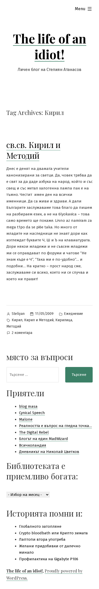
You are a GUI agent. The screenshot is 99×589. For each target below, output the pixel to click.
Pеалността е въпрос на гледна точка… (55, 425)
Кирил (17, 320)
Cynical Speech (32, 412)
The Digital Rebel (34, 432)
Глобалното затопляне (40, 526)
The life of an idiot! (49, 46)
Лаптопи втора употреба (42, 539)
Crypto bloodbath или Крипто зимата (53, 533)
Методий (13, 326)
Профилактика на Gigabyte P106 (48, 559)
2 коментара (22, 333)
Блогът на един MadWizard (43, 438)
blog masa (28, 406)
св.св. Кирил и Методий (33, 150)
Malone (25, 419)
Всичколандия (32, 445)
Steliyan (18, 314)
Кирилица (63, 320)
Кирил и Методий (39, 320)
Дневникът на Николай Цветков (49, 451)
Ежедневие (73, 314)
